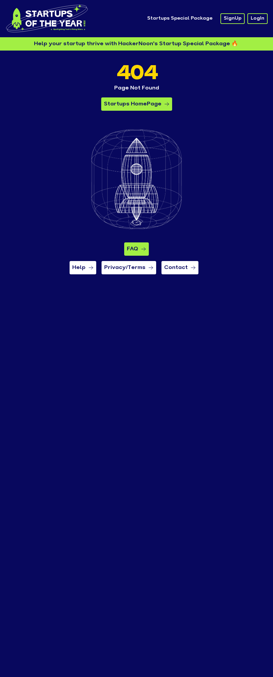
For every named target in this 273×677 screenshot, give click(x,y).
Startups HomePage (132, 104)
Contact (176, 267)
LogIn (257, 18)
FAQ (132, 249)
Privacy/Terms (124, 267)
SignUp (232, 18)
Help (79, 267)
